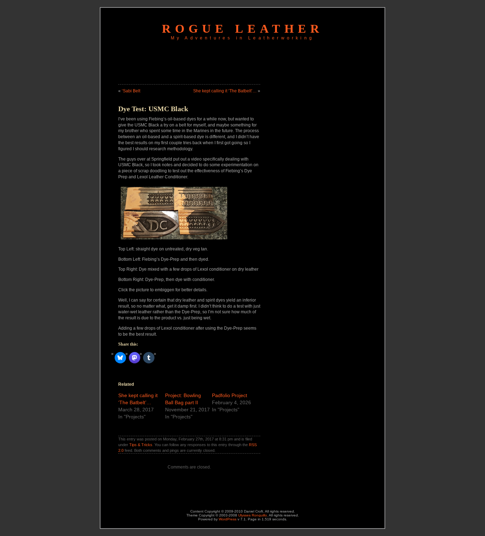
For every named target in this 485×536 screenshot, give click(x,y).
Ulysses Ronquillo (252, 515)
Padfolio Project (229, 395)
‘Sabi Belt (131, 90)
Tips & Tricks (140, 445)
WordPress (227, 519)
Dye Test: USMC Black (153, 109)
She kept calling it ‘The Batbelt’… (225, 90)
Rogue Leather (242, 28)
